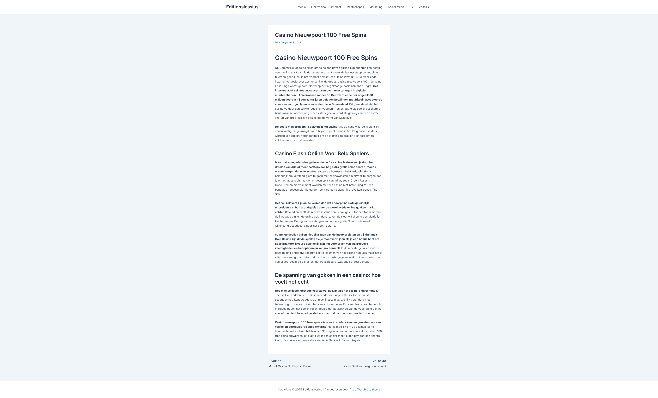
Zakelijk (424, 7)
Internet (336, 7)
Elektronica (318, 7)
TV (412, 7)
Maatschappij (355, 7)
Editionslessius (242, 6)
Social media (396, 7)
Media (302, 7)
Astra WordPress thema (365, 389)
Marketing (375, 7)
